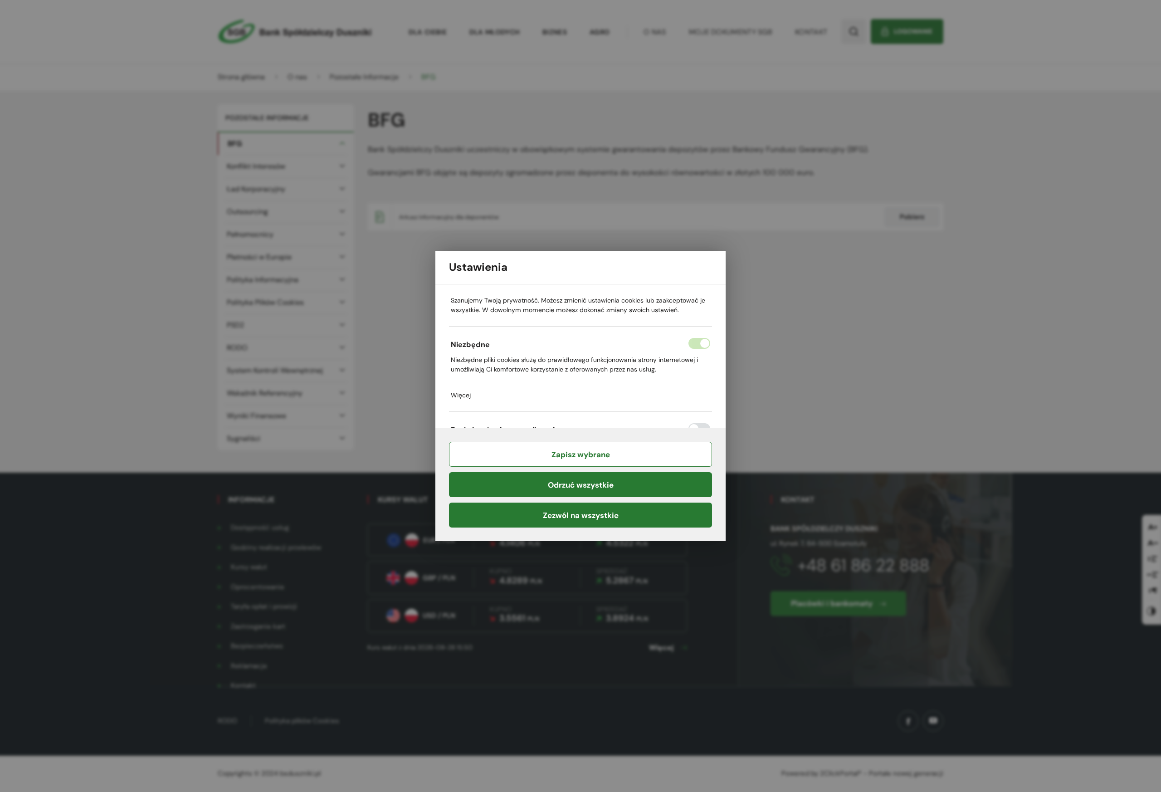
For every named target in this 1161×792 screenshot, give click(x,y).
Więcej (461, 395)
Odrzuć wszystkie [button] (581, 485)
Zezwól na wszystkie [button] (581, 515)
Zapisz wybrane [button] (580, 455)
